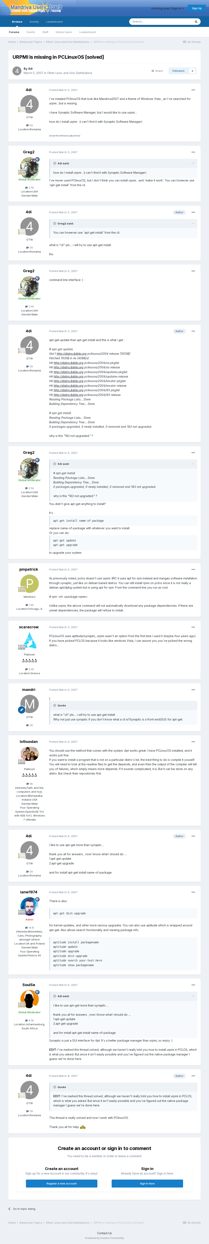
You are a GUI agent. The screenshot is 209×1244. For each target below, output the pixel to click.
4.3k (31, 1020)
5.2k (31, 669)
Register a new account (62, 1183)
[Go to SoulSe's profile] (29, 999)
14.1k (31, 927)
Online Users (64, 32)
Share (158, 70)
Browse (17, 21)
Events (31, 32)
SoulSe (28, 985)
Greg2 (28, 152)
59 (31, 125)
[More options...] (193, 90)
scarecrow (29, 627)
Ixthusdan (29, 741)
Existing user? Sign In (166, 8)
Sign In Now (147, 1183)
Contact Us (104, 1233)
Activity (34, 21)
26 (31, 725)
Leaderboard (87, 32)
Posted (63, 90)
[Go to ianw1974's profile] (29, 906)
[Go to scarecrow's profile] (29, 641)
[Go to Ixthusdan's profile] (29, 756)
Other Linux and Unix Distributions (69, 73)
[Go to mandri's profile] (29, 704)
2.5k (31, 187)
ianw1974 (28, 892)
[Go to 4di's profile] (16, 70)
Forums (14, 32)
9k (31, 783)
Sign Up (197, 8)
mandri (28, 689)
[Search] (196, 21)
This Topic (179, 21)
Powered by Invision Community (104, 1238)
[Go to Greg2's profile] (29, 166)
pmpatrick (28, 569)
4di (30, 68)
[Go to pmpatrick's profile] (29, 583)
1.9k (31, 605)
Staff (45, 32)
